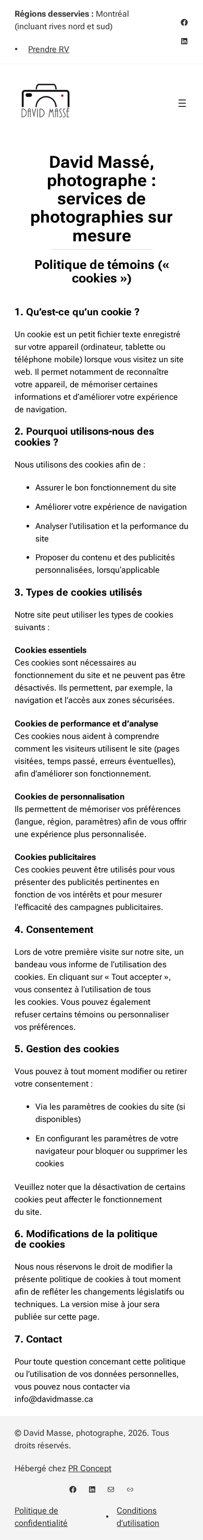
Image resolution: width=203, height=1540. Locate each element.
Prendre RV (48, 49)
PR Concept (89, 1468)
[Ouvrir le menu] (182, 103)
